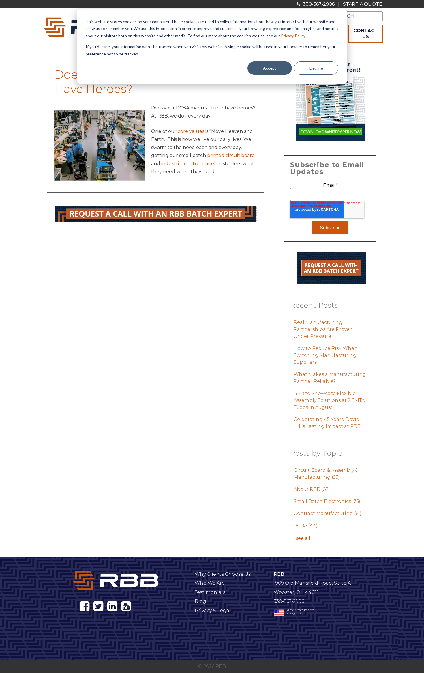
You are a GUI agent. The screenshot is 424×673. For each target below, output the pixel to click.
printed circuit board (231, 155)
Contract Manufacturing (327, 513)
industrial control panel (188, 163)
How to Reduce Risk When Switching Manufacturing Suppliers (326, 355)
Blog (200, 601)
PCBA (306, 525)
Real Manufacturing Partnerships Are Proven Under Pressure (323, 329)
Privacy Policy (293, 35)
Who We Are (210, 583)
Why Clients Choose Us (223, 574)
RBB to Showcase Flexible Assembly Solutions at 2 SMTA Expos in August (329, 400)
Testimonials (210, 592)
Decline (316, 68)
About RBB (312, 489)
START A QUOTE (362, 4)
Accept (269, 68)
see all (303, 538)
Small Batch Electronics (327, 501)
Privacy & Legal (213, 610)
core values (191, 131)
